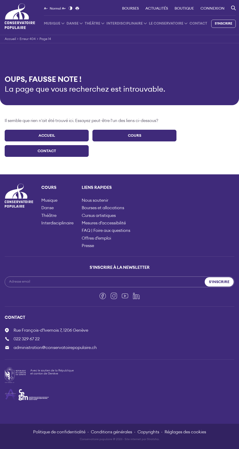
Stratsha (153, 439)
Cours (134, 135)
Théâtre (92, 23)
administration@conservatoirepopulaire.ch (55, 347)
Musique (52, 23)
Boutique (184, 8)
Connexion (212, 8)
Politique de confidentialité (59, 432)
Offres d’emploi (96, 238)
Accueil (10, 39)
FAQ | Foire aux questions (106, 230)
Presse (88, 246)
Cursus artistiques (99, 215)
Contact (198, 23)
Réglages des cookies (185, 432)
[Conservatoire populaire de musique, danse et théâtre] (20, 16)
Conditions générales (111, 432)
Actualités (156, 8)
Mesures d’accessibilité (104, 223)
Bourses (130, 8)
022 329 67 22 (27, 339)
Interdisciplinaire (124, 23)
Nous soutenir (95, 200)
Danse (73, 23)
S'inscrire (223, 23)
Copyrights (148, 432)
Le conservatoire (166, 23)
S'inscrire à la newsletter (120, 267)
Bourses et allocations (103, 208)
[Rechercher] (233, 8)
